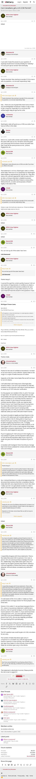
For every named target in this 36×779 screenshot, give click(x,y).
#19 (34, 580)
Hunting (5, 721)
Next (18, 676)
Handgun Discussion (8, 698)
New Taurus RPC (8, 694)
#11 (34, 247)
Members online (6, 726)
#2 (34, 59)
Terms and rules (12, 776)
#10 (34, 234)
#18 (34, 532)
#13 (34, 301)
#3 (34, 76)
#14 (34, 354)
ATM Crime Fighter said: (8, 95)
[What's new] (30, 2)
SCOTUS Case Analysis (10, 700)
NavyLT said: (5, 268)
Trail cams (6, 718)
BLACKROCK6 (31, 756)
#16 (34, 459)
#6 (34, 137)
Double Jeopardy (8, 706)
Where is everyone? (9, 712)
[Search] (34, 2)
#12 (34, 265)
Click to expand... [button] (18, 325)
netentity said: (5, 502)
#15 (34, 368)
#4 (34, 92)
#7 (34, 158)
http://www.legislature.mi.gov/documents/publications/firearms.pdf (12, 335)
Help (27, 776)
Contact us (4, 776)
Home (31, 776)
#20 (34, 656)
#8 (34, 194)
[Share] (32, 21)
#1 (34, 21)
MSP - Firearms (4, 339)
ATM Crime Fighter (7, 10)
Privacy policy (21, 776)
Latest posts (5, 737)
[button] (2, 773)
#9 (34, 220)
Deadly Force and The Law (10, 709)
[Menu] (2, 2)
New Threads (5, 691)
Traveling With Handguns (10, 703)
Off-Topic (5, 715)
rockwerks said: (6, 161)
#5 (34, 121)
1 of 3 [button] (13, 676)
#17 (34, 498)
